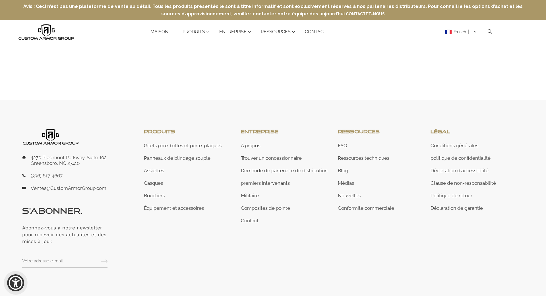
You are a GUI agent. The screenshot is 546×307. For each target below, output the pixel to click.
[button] (461, 31)
